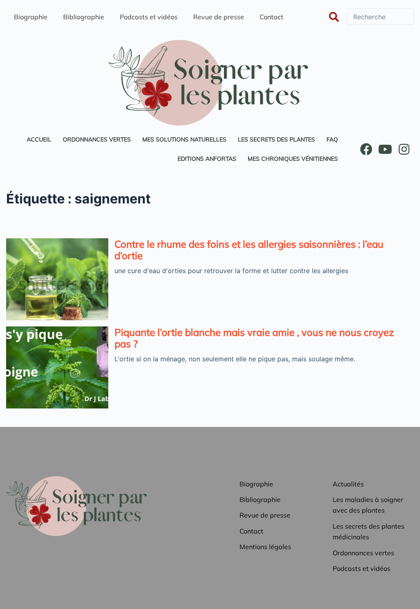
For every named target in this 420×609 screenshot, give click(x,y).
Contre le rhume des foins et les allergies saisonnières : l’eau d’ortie (248, 250)
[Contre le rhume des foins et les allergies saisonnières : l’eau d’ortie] (57, 279)
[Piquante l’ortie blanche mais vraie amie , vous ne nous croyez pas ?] (57, 367)
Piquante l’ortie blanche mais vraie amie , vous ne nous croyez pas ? (254, 338)
